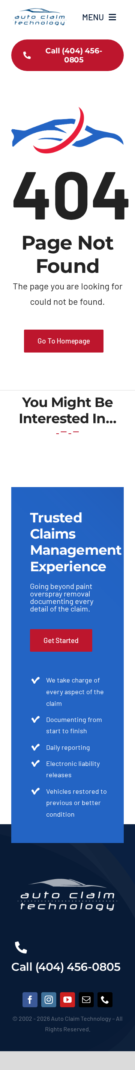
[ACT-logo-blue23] (39, 8)
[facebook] (30, 999)
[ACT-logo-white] (67, 866)
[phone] (105, 999)
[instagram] (48, 999)
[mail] (86, 999)
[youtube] (67, 999)
